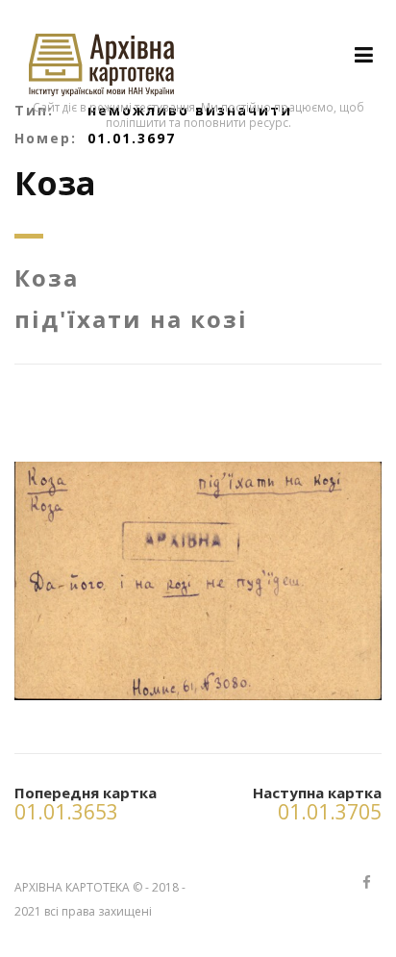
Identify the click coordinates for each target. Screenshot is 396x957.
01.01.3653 (66, 811)
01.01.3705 (330, 811)
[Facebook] (366, 883)
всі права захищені (98, 911)
